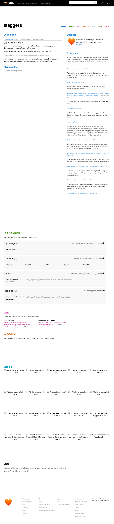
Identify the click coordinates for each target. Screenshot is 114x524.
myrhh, (28, 325)
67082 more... (59, 325)
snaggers (86, 264)
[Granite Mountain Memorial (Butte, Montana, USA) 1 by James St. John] (78, 437)
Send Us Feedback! (81, 501)
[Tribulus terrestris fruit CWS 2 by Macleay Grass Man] (78, 371)
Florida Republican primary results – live (77, 180)
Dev (58, 498)
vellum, (6, 322)
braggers (9, 264)
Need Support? (79, 504)
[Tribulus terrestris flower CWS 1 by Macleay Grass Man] (57, 371)
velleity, (14, 325)
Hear (100, 26)
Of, (39, 325)
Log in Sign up (105, 3)
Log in (6, 237)
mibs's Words (9, 320)
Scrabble (13, 471)
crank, (14, 327)
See (93, 26)
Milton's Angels (71, 122)
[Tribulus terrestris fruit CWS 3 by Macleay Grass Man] (100, 371)
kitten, (11, 322)
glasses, (15, 322)
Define (63, 26)
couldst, (64, 322)
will (50, 325)
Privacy (77, 510)
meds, (24, 325)
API (58, 501)
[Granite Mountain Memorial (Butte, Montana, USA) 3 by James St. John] (36, 437)
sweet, (47, 322)
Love (107, 26)
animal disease (11, 249)
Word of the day (32, 3)
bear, (43, 322)
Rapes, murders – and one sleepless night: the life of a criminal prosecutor (86, 166)
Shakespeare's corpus (46, 320)
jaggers (66, 264)
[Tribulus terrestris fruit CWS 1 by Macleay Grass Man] (36, 371)
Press (23, 504)
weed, (55, 322)
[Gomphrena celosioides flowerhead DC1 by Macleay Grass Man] (100, 435)
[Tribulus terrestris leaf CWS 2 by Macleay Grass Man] (78, 393)
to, (44, 325)
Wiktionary (10, 39)
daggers (28, 264)
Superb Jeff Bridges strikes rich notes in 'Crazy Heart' (80, 193)
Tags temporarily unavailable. (12, 280)
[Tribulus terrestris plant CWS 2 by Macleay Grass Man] (36, 414)
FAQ (23, 510)
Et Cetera (78, 498)
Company (25, 498)
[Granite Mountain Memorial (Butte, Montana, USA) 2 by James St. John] (14, 437)
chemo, (19, 325)
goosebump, (8, 327)
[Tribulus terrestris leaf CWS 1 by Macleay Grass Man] (57, 393)
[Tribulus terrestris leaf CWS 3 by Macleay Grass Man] (14, 414)
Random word (45, 3)
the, (42, 325)
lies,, (51, 322)
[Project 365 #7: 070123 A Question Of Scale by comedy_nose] (14, 371)
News (41, 498)
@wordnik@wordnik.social (47, 510)
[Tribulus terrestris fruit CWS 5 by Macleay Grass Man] (36, 393)
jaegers (47, 264)
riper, (40, 322)
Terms (77, 507)
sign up (12, 237)
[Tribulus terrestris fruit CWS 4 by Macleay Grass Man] (14, 393)
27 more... (27, 327)
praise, (59, 322)
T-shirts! (24, 513)
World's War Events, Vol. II (74, 82)
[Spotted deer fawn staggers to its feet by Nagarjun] (100, 414)
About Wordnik (26, 501)
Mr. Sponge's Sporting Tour (74, 140)
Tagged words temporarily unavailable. (15, 298)
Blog (40, 501)
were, (47, 325)
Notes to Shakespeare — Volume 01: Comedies (79, 69)
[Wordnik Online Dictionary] (9, 3)
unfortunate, (8, 325)
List (78, 26)
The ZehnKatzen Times (73, 108)
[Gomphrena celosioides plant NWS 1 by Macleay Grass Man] (78, 414)
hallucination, (22, 322)
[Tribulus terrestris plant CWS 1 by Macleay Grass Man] (100, 393)
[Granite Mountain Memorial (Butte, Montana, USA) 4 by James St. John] (57, 437)
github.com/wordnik (63, 504)
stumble (18, 327)
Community (20, 3)
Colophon (25, 507)
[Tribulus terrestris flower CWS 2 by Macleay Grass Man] (57, 414)
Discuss (86, 26)
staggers (79, 44)
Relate (71, 26)
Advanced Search (80, 516)
